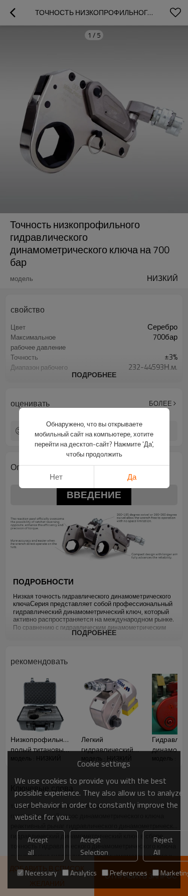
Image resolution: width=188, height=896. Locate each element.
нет (56, 477)
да (131, 477)
